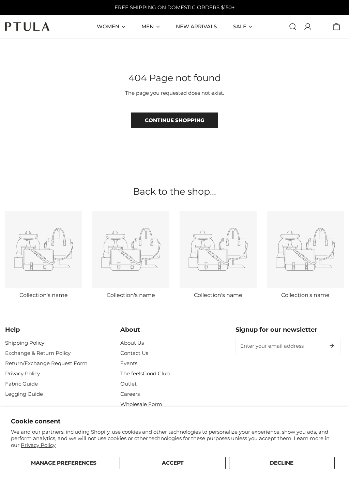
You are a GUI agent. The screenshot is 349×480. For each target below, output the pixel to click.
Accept (173, 463)
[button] (336, 26)
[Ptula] (27, 26)
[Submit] (331, 346)
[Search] (292, 26)
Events (128, 363)
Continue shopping (174, 120)
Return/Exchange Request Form (46, 363)
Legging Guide (24, 394)
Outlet (128, 383)
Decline (281, 463)
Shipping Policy (24, 343)
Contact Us (134, 353)
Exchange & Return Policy (38, 353)
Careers (130, 394)
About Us (132, 343)
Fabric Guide (21, 383)
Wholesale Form (141, 404)
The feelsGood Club (145, 373)
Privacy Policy (38, 445)
